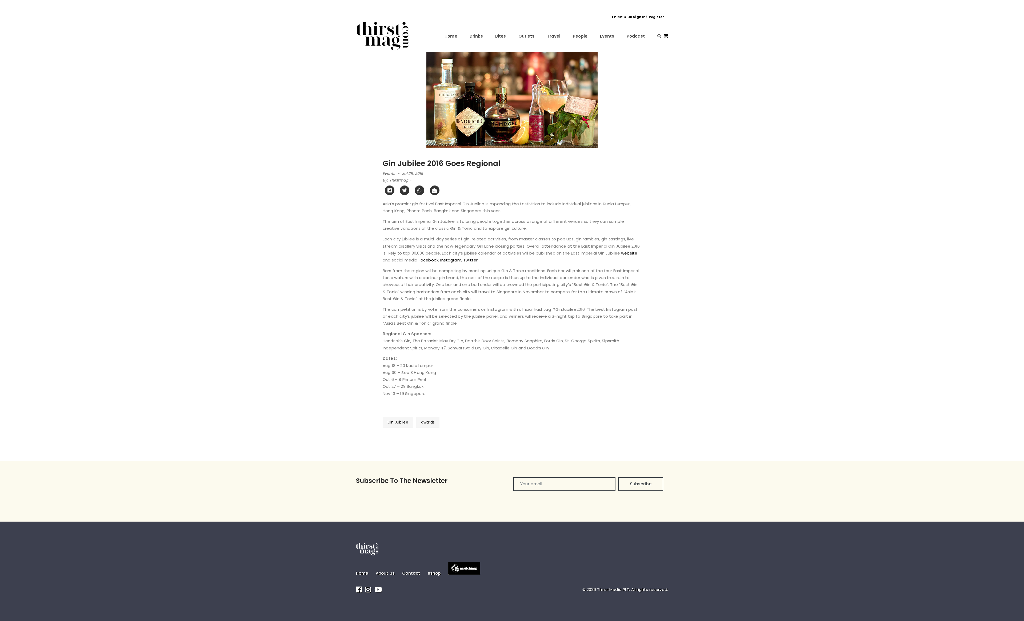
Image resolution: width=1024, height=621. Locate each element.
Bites (500, 36)
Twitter (470, 260)
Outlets (526, 36)
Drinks (476, 36)
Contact (411, 573)
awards (428, 422)
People (580, 36)
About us (385, 573)
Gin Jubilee (397, 422)
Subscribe (640, 484)
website (629, 253)
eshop (434, 573)
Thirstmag (398, 180)
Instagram (450, 260)
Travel (554, 36)
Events (607, 36)
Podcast (636, 36)
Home (451, 36)
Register (656, 17)
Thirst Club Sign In (628, 17)
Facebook (428, 260)
